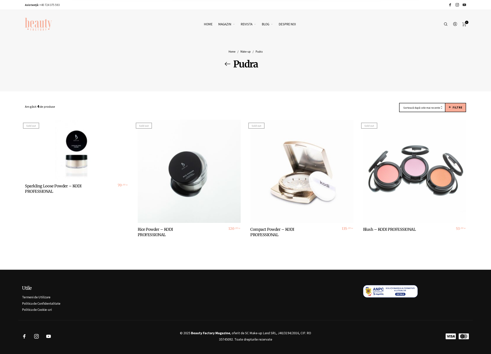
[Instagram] (457, 5)
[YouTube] (464, 5)
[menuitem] (211, 24)
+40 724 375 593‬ (42, 5)
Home (232, 51)
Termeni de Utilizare (36, 297)
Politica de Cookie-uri (37, 310)
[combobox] (422, 107)
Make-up (245, 51)
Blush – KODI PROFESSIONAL (389, 229)
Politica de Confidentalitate (41, 303)
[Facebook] (450, 5)
